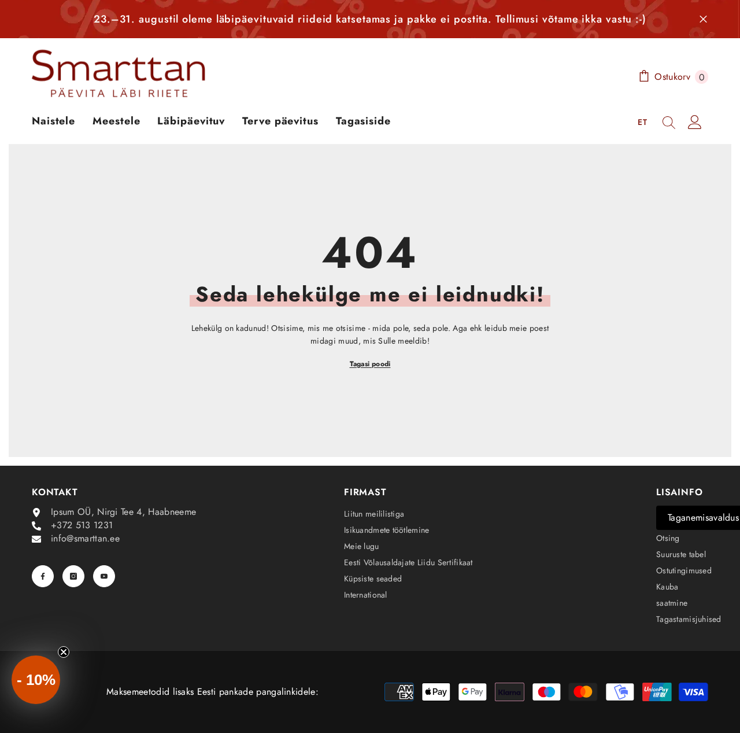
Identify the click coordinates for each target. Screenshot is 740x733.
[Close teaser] (63, 652)
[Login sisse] (695, 122)
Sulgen (703, 19)
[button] (36, 679)
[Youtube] (104, 576)
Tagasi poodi (370, 364)
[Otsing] (669, 122)
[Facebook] (43, 576)
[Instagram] (73, 576)
